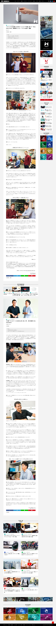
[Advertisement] (46, 10)
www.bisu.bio (12, 267)
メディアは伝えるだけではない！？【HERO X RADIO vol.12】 (48, 130)
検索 (48, 1)
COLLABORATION (43, 78)
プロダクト (25, 1)
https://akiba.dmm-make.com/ (22, 110)
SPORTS (7, 588)
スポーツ (18, 1)
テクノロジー (30, 1)
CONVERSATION (9, 25)
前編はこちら (34, 259)
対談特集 (8, 277)
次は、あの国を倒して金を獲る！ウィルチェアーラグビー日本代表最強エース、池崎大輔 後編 (12, 591)
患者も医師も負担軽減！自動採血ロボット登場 (49, 97)
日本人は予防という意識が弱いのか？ (13, 38)
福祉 (34, 1)
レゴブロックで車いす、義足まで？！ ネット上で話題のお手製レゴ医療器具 (43, 98)
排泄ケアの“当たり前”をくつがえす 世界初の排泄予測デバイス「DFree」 (34, 294)
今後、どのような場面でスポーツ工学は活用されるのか (16, 331)
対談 (39, 1)
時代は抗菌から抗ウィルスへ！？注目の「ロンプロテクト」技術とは (48, 111)
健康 (10, 277)
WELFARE (47, 115)
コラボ (37, 1)
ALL (15, 1)
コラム (43, 1)
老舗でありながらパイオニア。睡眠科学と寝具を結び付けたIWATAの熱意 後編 (16, 294)
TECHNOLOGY (47, 109)
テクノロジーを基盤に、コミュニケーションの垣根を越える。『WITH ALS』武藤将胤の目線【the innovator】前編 (25, 295)
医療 (21, 1)
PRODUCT (24, 552)
